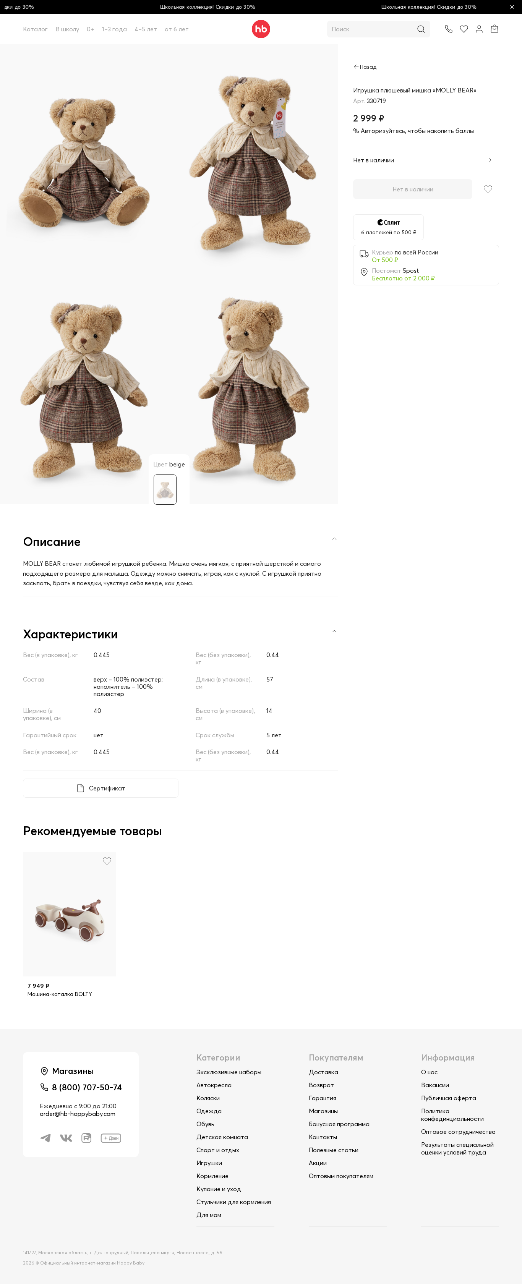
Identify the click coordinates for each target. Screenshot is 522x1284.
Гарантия (322, 1098)
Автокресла (214, 1085)
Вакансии (435, 1085)
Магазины (323, 1111)
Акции (318, 1163)
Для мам (208, 1215)
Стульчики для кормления (233, 1202)
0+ (90, 29)
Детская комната (222, 1137)
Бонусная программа (339, 1124)
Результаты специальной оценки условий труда (457, 1148)
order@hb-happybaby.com (77, 1113)
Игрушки (209, 1163)
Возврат (321, 1085)
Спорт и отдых (217, 1150)
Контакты (323, 1137)
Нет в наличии (412, 189)
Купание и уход (218, 1189)
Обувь (205, 1124)
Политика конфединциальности (452, 1114)
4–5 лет (146, 29)
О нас (429, 1072)
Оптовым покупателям (341, 1176)
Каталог (35, 29)
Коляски (208, 1098)
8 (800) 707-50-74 (87, 1087)
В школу (67, 29)
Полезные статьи (333, 1150)
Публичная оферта (448, 1098)
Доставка (323, 1072)
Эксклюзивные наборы (228, 1072)
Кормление (212, 1176)
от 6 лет (177, 29)
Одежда (209, 1111)
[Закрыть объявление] (512, 7)
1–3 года (114, 29)
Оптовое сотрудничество (458, 1131)
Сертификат (107, 788)
